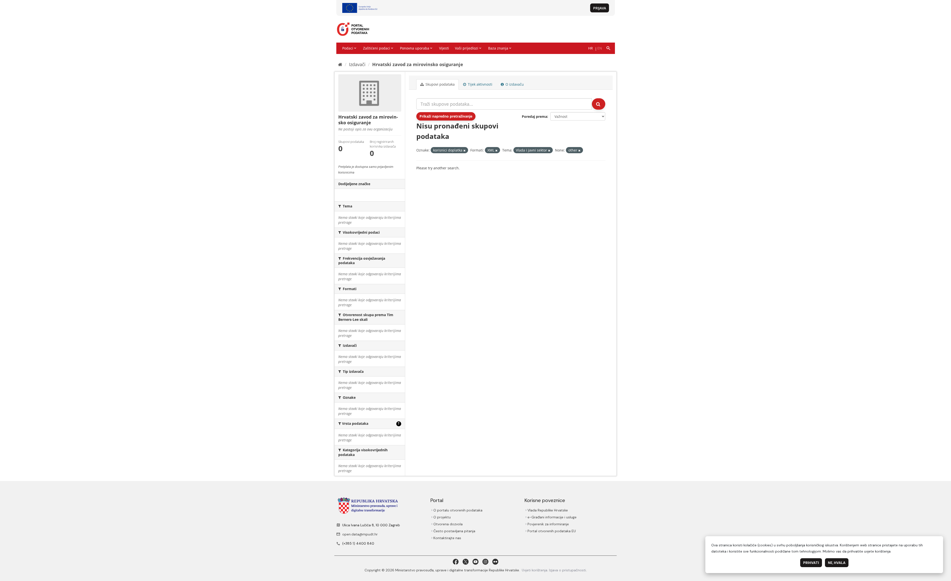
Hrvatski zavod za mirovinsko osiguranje (417, 64)
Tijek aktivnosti (479, 84)
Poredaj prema (534, 116)
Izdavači (357, 64)
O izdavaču (514, 84)
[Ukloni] (464, 150)
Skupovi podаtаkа (439, 84)
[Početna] (340, 64)
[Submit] (598, 104)
